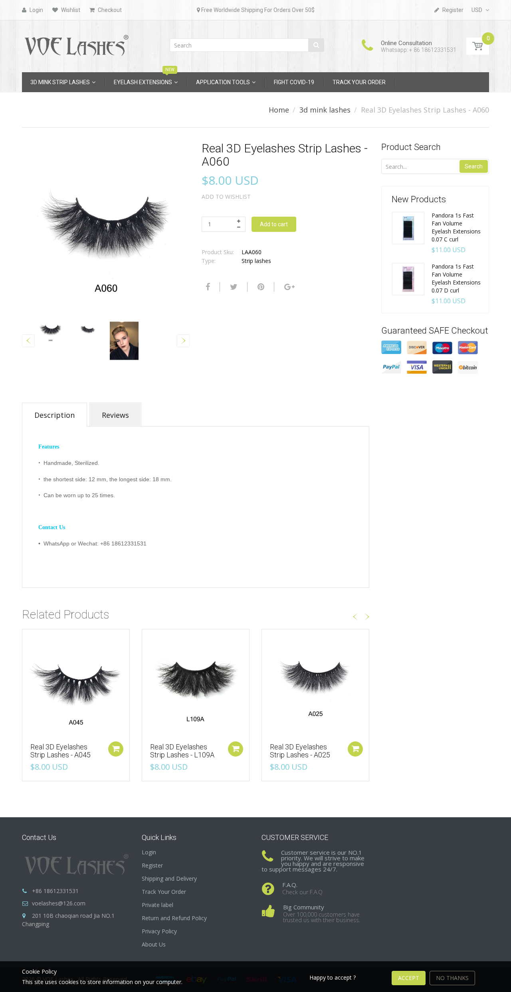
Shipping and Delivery (169, 878)
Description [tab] (54, 415)
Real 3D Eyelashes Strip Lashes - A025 (300, 751)
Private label (157, 905)
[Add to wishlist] (28, 639)
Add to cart (274, 224)
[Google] (288, 287)
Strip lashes (256, 261)
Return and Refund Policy (174, 918)
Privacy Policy (159, 931)
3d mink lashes (325, 110)
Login (149, 852)
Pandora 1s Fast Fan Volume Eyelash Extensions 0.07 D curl (456, 278)
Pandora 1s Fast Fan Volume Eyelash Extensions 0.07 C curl (456, 227)
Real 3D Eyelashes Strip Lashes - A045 (60, 751)
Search (474, 166)
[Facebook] (207, 287)
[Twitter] (233, 287)
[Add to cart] (115, 749)
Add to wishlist (226, 196)
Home (279, 110)
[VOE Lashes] (76, 43)
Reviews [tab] (115, 415)
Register (152, 865)
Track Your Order (164, 891)
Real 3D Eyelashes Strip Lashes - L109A (182, 751)
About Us (154, 944)
